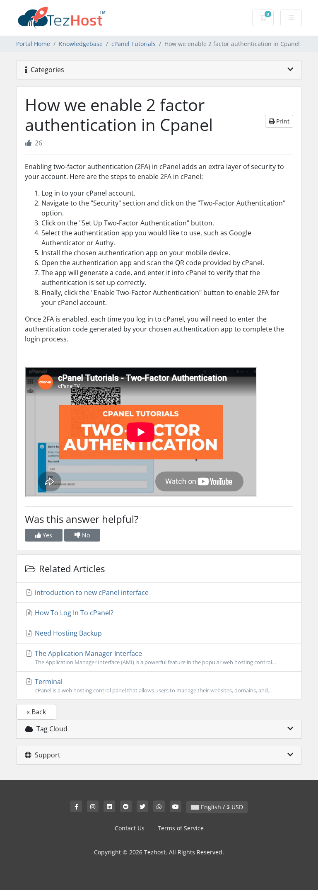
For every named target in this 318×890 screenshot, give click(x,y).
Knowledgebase (81, 44)
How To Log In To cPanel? (73, 612)
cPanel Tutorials (133, 44)
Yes (46, 535)
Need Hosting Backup (67, 633)
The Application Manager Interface (154, 657)
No (85, 535)
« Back (36, 711)
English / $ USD (221, 807)
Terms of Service (181, 828)
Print (282, 121)
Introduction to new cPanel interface (91, 592)
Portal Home (33, 44)
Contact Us (130, 828)
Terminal (152, 685)
